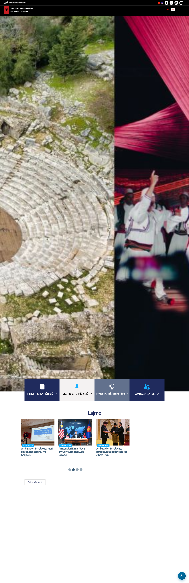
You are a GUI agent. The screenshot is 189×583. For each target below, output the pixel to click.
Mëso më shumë (35, 482)
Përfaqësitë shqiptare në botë (17, 2)
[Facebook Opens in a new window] (166, 3)
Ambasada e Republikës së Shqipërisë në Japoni (21, 9)
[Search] (168, 9)
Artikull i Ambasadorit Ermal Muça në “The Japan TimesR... (74, 450)
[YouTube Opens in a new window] (181, 3)
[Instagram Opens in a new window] (176, 3)
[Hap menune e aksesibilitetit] (182, 576)
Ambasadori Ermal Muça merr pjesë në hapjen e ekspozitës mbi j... (38, 451)
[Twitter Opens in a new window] (171, 3)
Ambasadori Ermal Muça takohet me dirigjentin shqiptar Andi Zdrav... (112, 451)
